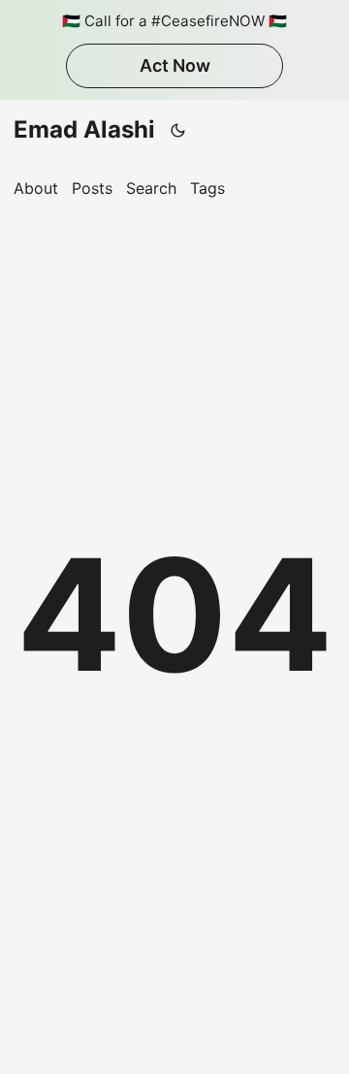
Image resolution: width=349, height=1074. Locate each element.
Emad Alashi (84, 129)
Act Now (175, 65)
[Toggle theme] (178, 130)
